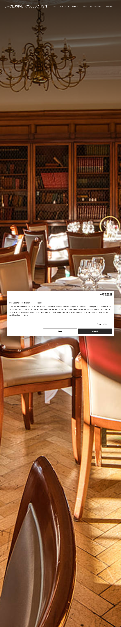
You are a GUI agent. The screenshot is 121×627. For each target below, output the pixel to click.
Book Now (110, 6)
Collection (64, 6)
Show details (102, 324)
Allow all (95, 331)
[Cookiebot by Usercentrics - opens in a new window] (101, 294)
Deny (60, 331)
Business (75, 6)
